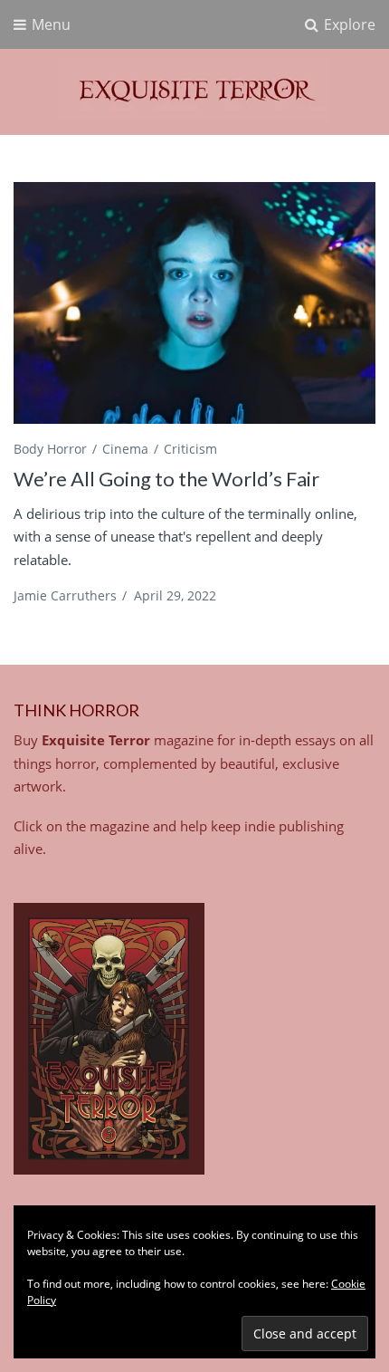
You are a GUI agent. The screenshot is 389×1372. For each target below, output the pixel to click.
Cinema (125, 448)
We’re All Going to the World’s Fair (166, 478)
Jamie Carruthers (65, 595)
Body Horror (50, 448)
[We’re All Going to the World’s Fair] (194, 303)
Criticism (190, 448)
